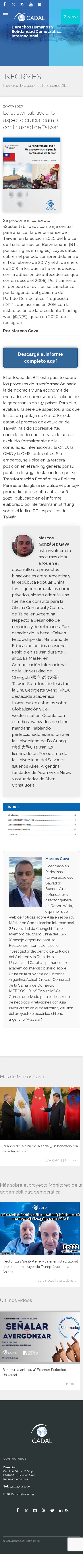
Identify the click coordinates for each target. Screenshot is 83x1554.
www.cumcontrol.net (8, 1420)
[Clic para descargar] (31, 174)
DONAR (72, 16)
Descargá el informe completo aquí (40, 357)
